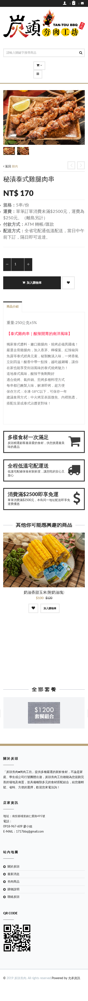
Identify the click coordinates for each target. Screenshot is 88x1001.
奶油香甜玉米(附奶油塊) (44, 593)
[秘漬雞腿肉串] (71, 165)
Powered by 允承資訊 (66, 978)
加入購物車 (34, 282)
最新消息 (13, 874)
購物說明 (13, 889)
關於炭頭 (13, 866)
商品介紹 (13, 306)
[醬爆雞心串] (81, 165)
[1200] (44, 712)
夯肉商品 (13, 881)
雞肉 (15, 166)
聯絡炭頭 (13, 896)
